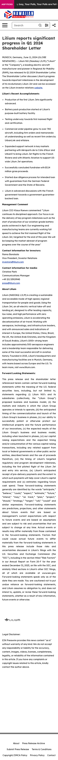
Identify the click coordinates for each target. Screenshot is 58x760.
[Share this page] (54, 25)
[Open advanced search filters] (46, 25)
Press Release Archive (33, 743)
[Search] (40, 25)
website (38, 87)
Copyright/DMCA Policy (15, 755)
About (16, 743)
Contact (51, 755)
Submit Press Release (18, 749)
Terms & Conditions (41, 749)
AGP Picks (7, 4)
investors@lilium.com (13, 262)
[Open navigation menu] (5, 25)
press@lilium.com (11, 283)
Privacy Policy (37, 755)
